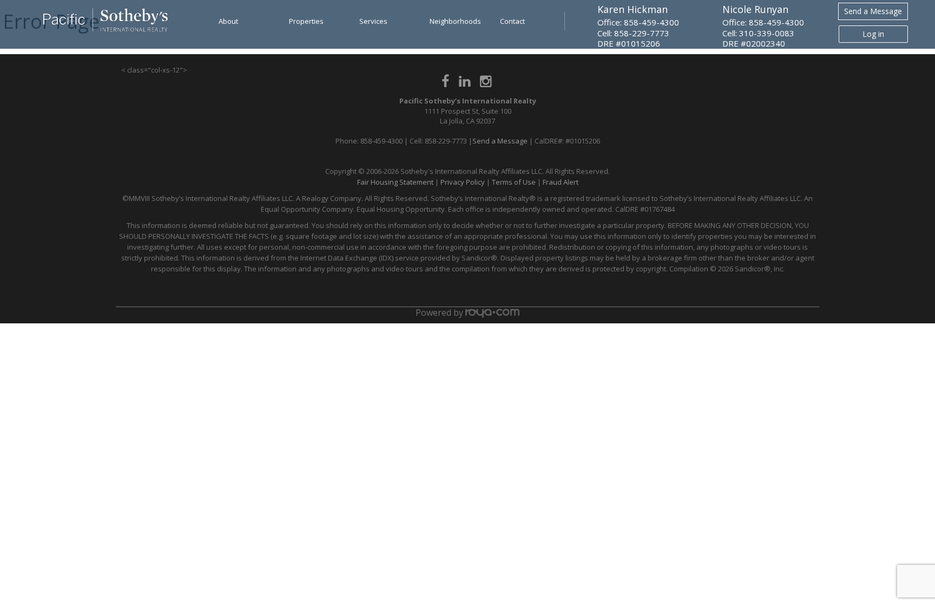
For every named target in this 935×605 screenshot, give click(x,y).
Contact (512, 21)
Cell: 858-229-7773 (633, 33)
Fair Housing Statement (395, 182)
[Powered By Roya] (492, 312)
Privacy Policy (462, 182)
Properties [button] (306, 21)
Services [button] (373, 21)
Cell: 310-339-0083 (758, 33)
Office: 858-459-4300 (638, 22)
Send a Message (873, 11)
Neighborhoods (455, 21)
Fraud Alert (560, 182)
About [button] (228, 21)
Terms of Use (514, 182)
